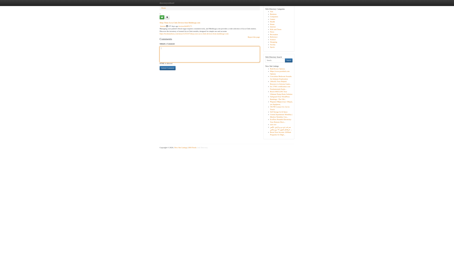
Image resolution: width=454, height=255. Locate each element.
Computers (274, 17)
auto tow (273, 124)
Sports (272, 47)
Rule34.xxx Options (277, 69)
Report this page (254, 37)
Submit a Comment (167, 44)
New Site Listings (180, 148)
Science (273, 39)
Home (163, 8)
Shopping (273, 42)
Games (272, 19)
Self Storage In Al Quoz (279, 112)
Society (272, 45)
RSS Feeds (192, 148)
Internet (163, 26)
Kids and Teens (275, 29)
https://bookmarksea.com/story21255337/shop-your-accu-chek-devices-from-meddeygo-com (194, 34)
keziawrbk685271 (185, 26)
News (272, 32)
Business (273, 14)
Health (272, 22)
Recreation (274, 34)
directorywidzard (167, 3)
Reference (273, 37)
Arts (271, 12)
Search (288, 60)
